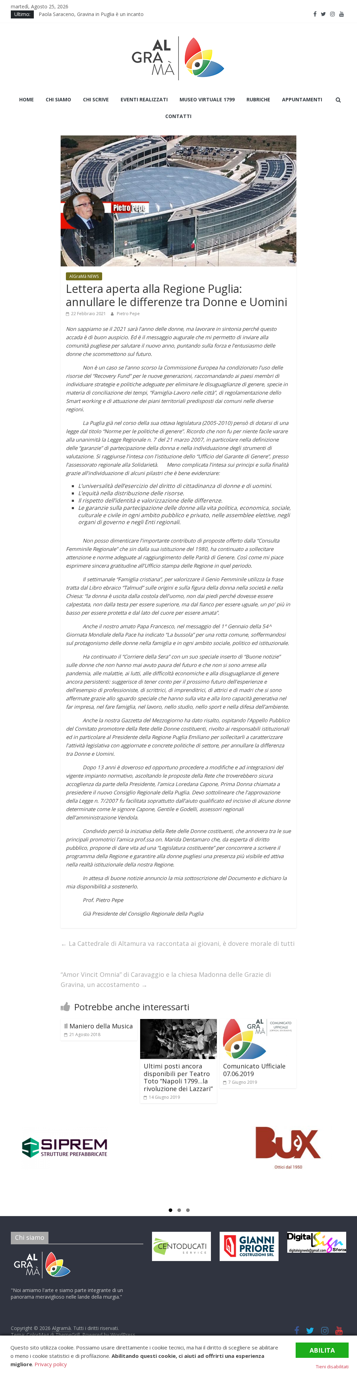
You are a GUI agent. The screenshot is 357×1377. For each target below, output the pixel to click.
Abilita (322, 1350)
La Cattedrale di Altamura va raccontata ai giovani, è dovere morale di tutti (178, 943)
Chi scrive (96, 99)
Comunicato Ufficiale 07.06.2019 (254, 1070)
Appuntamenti (302, 99)
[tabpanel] (67, 1162)
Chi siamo (58, 99)
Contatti (178, 116)
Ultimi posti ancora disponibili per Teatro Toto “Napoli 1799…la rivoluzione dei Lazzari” (178, 1077)
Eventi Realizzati (144, 99)
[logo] (42, 1253)
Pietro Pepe (128, 314)
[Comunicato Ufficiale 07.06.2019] (258, 1023)
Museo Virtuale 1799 (207, 99)
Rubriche (258, 99)
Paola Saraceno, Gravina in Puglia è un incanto (92, 14)
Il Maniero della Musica (98, 1026)
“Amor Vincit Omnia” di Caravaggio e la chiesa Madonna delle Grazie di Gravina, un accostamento (166, 979)
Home (26, 99)
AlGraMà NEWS (84, 276)
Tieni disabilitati (332, 1366)
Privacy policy (51, 1364)
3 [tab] (187, 1211)
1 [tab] (170, 1211)
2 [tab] (179, 1211)
